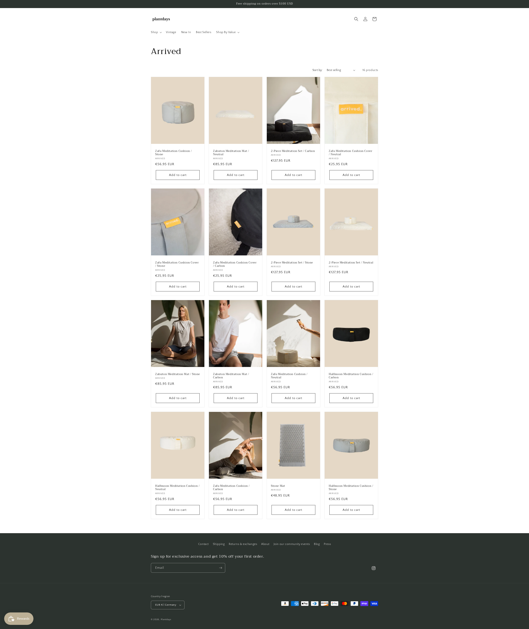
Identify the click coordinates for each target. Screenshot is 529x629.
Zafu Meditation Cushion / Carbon (231, 487)
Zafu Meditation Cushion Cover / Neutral (350, 152)
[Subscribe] (220, 568)
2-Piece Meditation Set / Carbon (293, 151)
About (265, 544)
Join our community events (292, 544)
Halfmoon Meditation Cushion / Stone (351, 487)
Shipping (219, 544)
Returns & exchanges (243, 544)
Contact (203, 544)
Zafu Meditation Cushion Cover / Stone (177, 264)
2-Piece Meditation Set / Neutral (351, 262)
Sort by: (317, 70)
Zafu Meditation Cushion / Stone (173, 152)
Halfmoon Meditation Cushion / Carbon (351, 376)
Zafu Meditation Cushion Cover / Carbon (234, 264)
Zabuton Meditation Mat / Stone (177, 374)
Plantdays (166, 619)
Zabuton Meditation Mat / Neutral (231, 152)
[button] (155, 32)
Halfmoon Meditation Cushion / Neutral (177, 487)
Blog (317, 544)
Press (327, 544)
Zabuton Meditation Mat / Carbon (231, 376)
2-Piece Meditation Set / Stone (292, 262)
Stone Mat (278, 486)
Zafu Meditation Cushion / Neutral (289, 376)
